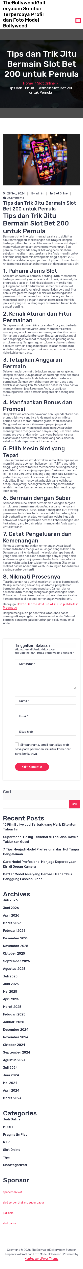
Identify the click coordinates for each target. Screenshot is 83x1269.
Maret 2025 (12, 1007)
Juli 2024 (10, 1068)
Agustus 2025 (14, 969)
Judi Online (12, 1119)
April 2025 (11, 999)
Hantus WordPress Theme (41, 1258)
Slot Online (46, 83)
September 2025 (16, 961)
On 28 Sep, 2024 (14, 193)
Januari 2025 (13, 1022)
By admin (37, 193)
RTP (6, 1142)
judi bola (8, 1213)
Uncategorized (15, 1165)
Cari (7, 792)
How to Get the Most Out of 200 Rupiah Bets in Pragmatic (40, 606)
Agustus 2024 (14, 1060)
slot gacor (9, 1223)
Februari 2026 (14, 931)
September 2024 (16, 1052)
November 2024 (15, 1037)
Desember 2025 (15, 938)
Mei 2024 (10, 1083)
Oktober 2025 (14, 953)
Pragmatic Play (15, 1134)
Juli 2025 (10, 976)
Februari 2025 (14, 1014)
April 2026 (11, 915)
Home (28, 83)
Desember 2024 (15, 1030)
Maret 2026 (12, 923)
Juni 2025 (11, 984)
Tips (6, 1157)
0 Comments (15, 198)
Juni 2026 (11, 908)
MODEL (8, 1127)
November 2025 (15, 946)
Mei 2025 (10, 991)
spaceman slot (12, 1192)
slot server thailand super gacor (23, 1202)
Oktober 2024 (14, 1045)
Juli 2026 (10, 900)
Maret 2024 (12, 1098)
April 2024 (11, 1090)
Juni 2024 (11, 1075)
